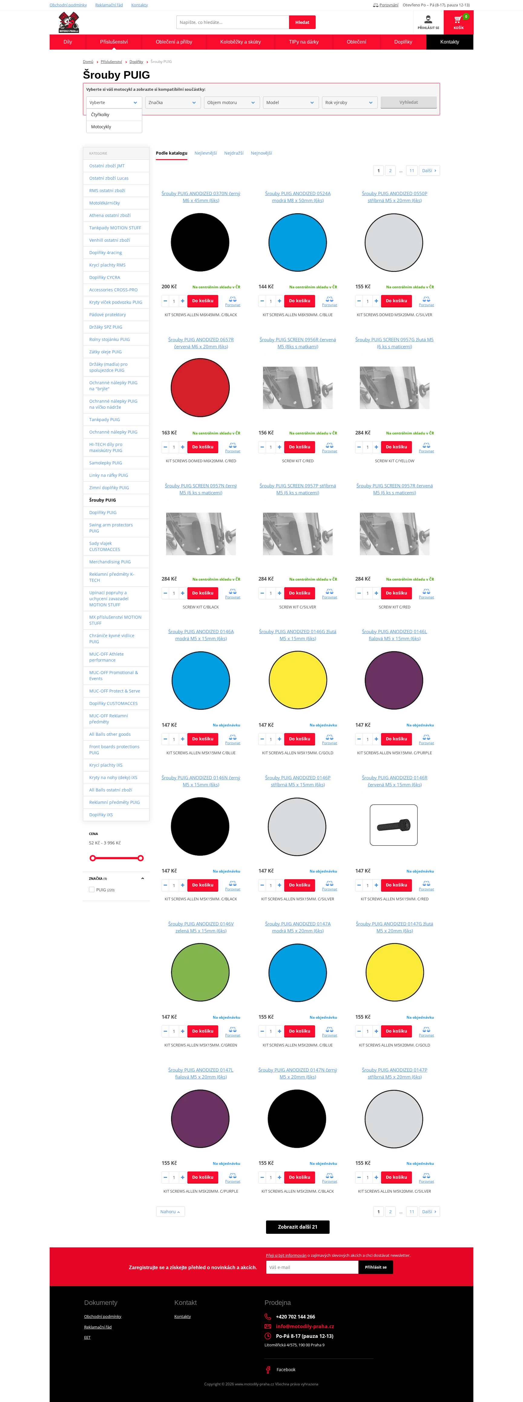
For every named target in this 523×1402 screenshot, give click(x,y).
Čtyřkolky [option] (100, 114)
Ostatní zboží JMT (107, 166)
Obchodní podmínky (68, 5)
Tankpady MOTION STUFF (115, 228)
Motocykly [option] (101, 126)
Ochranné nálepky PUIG (113, 432)
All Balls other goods (110, 734)
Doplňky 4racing (105, 252)
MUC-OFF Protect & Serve (114, 691)
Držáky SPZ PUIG (105, 327)
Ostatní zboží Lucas (109, 178)
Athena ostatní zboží (110, 215)
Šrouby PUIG (102, 500)
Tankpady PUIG (104, 419)
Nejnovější (261, 153)
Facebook (285, 1369)
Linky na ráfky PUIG (108, 475)
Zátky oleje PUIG (105, 352)
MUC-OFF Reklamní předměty (108, 719)
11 (412, 170)
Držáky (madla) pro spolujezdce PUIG (108, 367)
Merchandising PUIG (110, 562)
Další (427, 170)
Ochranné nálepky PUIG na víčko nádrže (113, 404)
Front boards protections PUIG (114, 749)
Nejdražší (234, 153)
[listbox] (114, 120)
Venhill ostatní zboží (109, 240)
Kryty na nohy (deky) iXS (113, 777)
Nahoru (168, 1211)
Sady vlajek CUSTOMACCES (104, 546)
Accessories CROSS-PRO (113, 290)
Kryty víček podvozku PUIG (115, 302)
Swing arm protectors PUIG (111, 528)
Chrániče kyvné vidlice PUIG (111, 638)
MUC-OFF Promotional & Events (113, 675)
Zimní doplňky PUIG (109, 487)
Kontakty (139, 5)
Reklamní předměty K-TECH (111, 577)
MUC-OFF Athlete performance (106, 657)
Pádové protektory (107, 314)
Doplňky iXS (101, 814)
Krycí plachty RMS (107, 265)
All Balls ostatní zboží (110, 790)
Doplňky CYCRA (104, 277)
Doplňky (136, 61)
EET (87, 1337)
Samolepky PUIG (105, 463)
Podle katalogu (171, 153)
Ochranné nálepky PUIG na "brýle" (113, 385)
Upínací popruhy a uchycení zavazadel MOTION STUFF (109, 599)
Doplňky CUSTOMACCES (113, 703)
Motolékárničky (104, 203)
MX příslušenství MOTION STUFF (115, 620)
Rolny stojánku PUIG (109, 339)
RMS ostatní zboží (107, 190)
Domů (88, 61)
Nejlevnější (206, 153)
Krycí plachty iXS (106, 765)
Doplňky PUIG (103, 512)
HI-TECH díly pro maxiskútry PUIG (105, 447)
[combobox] (114, 103)
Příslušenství (111, 61)
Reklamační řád (109, 5)
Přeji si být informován (286, 1255)
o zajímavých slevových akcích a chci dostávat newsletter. (338, 1255)
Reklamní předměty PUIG (114, 802)
